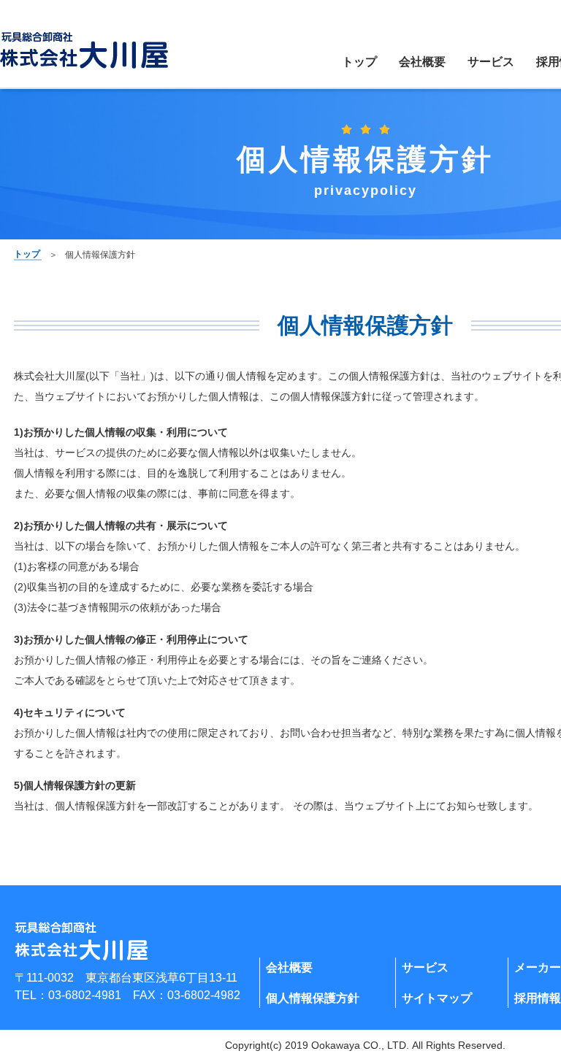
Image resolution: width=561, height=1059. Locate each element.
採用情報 (537, 998)
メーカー (537, 967)
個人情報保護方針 (312, 998)
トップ (359, 61)
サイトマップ (437, 998)
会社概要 (422, 61)
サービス (491, 61)
